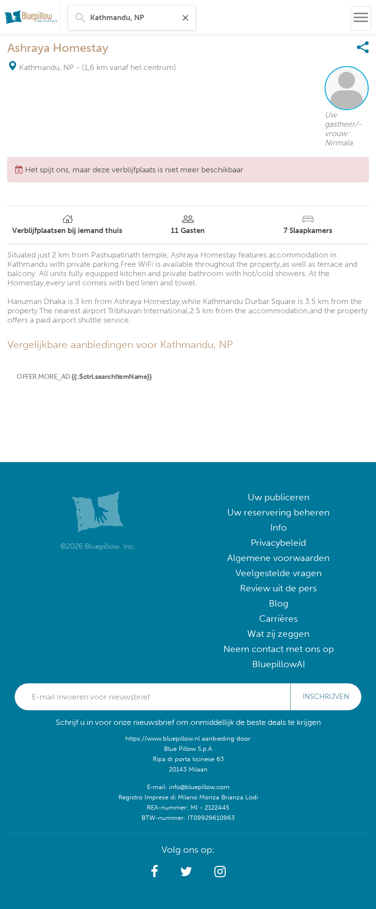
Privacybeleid (278, 542)
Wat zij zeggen (278, 633)
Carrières (278, 618)
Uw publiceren (278, 497)
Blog (278, 603)
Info (278, 527)
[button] (154, 872)
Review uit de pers (278, 588)
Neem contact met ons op (278, 648)
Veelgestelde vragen (278, 573)
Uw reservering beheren (278, 512)
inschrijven (326, 696)
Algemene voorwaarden (278, 557)
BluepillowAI (278, 664)
